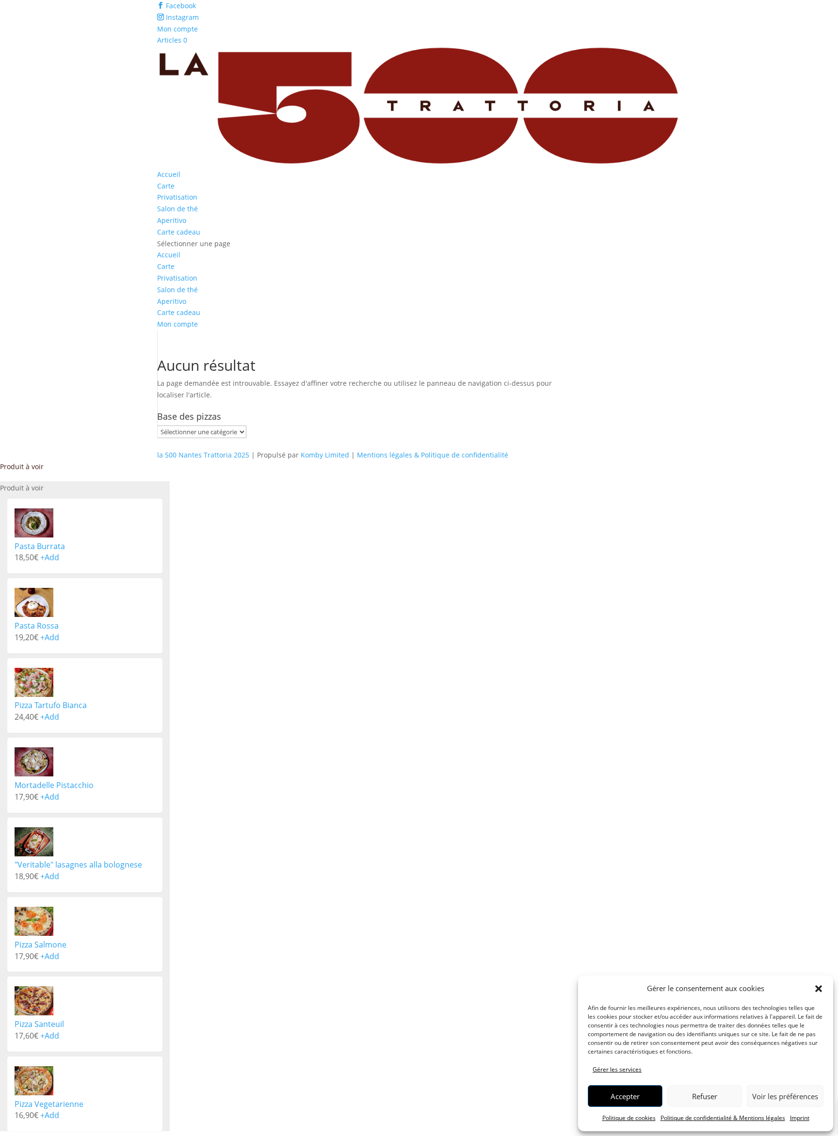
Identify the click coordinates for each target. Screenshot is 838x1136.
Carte (166, 185)
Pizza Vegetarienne (49, 1104)
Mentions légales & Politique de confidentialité (432, 454)
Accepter (625, 1096)
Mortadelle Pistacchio (54, 785)
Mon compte (177, 28)
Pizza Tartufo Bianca (51, 705)
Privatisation (177, 197)
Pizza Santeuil (39, 1024)
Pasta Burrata (40, 546)
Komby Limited (325, 454)
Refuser (704, 1096)
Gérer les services (617, 1069)
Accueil (168, 174)
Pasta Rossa (37, 625)
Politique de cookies (629, 1118)
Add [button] (49, 557)
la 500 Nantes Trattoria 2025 (203, 454)
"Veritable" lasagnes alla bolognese (78, 864)
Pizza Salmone (40, 944)
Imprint (799, 1118)
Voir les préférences (785, 1096)
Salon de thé (177, 208)
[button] (818, 989)
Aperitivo (171, 220)
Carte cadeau (178, 232)
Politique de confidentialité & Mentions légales (723, 1118)
